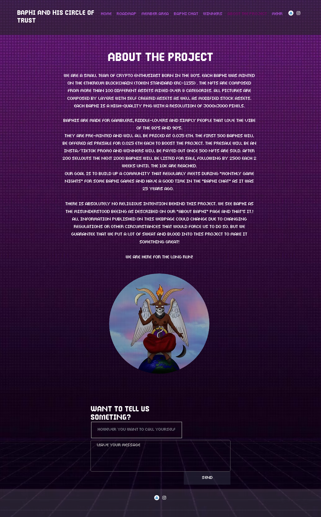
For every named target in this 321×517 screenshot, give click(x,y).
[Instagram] (298, 13)
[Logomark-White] (290, 13)
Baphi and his (41, 13)
